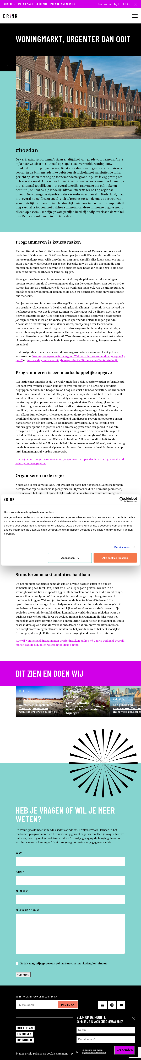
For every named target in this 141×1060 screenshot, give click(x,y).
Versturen (23, 974)
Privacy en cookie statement (50, 1053)
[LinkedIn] (102, 1005)
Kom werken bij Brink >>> (113, 4)
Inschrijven (67, 1004)
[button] (20, 701)
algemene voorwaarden (94, 1052)
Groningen (24, 1040)
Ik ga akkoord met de (94, 1051)
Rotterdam (25, 1028)
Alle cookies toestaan (115, 557)
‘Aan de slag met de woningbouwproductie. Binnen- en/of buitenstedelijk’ (72, 360)
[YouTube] (121, 1005)
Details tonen (122, 547)
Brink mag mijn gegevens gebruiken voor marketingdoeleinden (63, 963)
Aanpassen (68, 557)
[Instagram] (112, 1005)
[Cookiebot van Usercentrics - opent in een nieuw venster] (122, 499)
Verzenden (124, 1050)
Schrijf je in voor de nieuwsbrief (36, 996)
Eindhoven (24, 1034)
